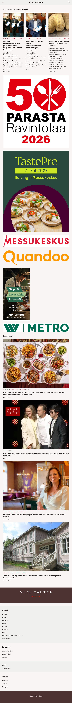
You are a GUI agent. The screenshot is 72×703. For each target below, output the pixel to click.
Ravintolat (25, 389)
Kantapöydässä (6, 654)
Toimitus (4, 657)
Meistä (4, 632)
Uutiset (13, 38)
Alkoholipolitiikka (7, 651)
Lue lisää (7, 71)
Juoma (4, 623)
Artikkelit (6, 38)
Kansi (12, 389)
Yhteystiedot (6, 638)
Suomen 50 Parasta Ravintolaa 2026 (12, 635)
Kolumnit (18, 389)
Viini (24, 512)
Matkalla (51, 38)
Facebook (5, 680)
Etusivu (4, 614)
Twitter (4, 684)
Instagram (5, 687)
